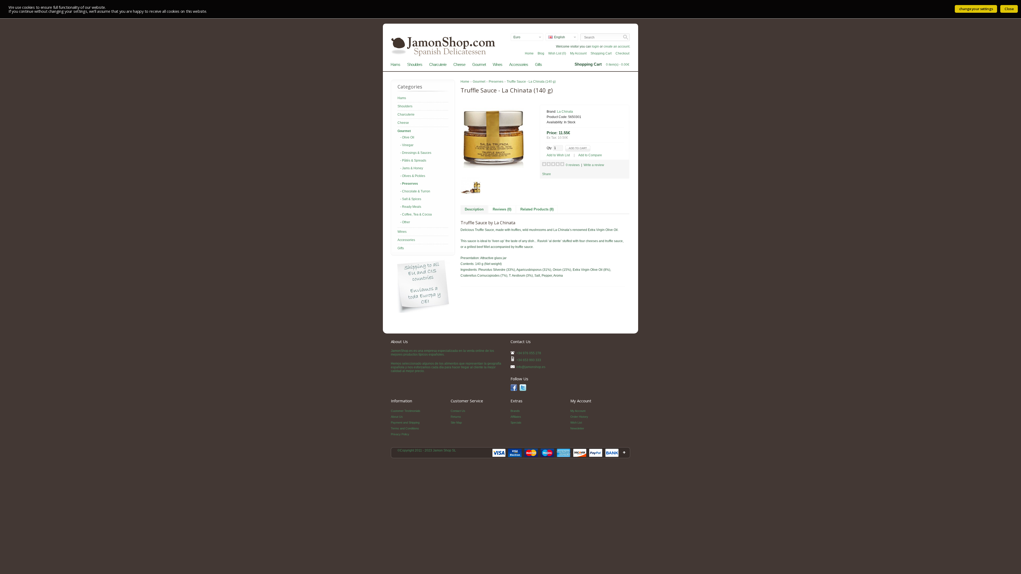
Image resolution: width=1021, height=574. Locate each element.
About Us (397, 416)
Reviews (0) (502, 209)
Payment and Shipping (405, 422)
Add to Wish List (558, 155)
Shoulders (414, 64)
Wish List (576, 422)
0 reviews (573, 165)
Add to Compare (590, 155)
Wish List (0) (557, 53)
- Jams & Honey (411, 168)
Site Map (456, 422)
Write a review (594, 165)
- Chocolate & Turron (415, 191)
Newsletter (577, 428)
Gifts (538, 64)
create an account (616, 46)
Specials (515, 422)
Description (474, 209)
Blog (541, 53)
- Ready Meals (410, 207)
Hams (395, 64)
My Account (578, 53)
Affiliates (515, 416)
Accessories (518, 64)
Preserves (496, 81)
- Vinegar (406, 145)
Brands (515, 410)
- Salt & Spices (410, 199)
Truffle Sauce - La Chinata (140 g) (531, 81)
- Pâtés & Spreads (413, 160)
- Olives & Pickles (412, 176)
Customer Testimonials (405, 410)
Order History (579, 416)
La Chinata (565, 111)
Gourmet (479, 64)
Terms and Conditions (405, 428)
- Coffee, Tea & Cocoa (416, 214)
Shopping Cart (601, 53)
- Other (405, 222)
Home (529, 53)
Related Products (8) (537, 209)
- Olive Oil (407, 137)
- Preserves (409, 183)
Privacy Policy (400, 434)
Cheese (459, 64)
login (595, 46)
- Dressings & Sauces (415, 153)
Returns (456, 416)
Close (1009, 8)
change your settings (976, 8)
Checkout (622, 53)
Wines (497, 64)
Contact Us (458, 410)
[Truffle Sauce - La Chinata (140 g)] (493, 167)
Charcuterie (437, 64)
